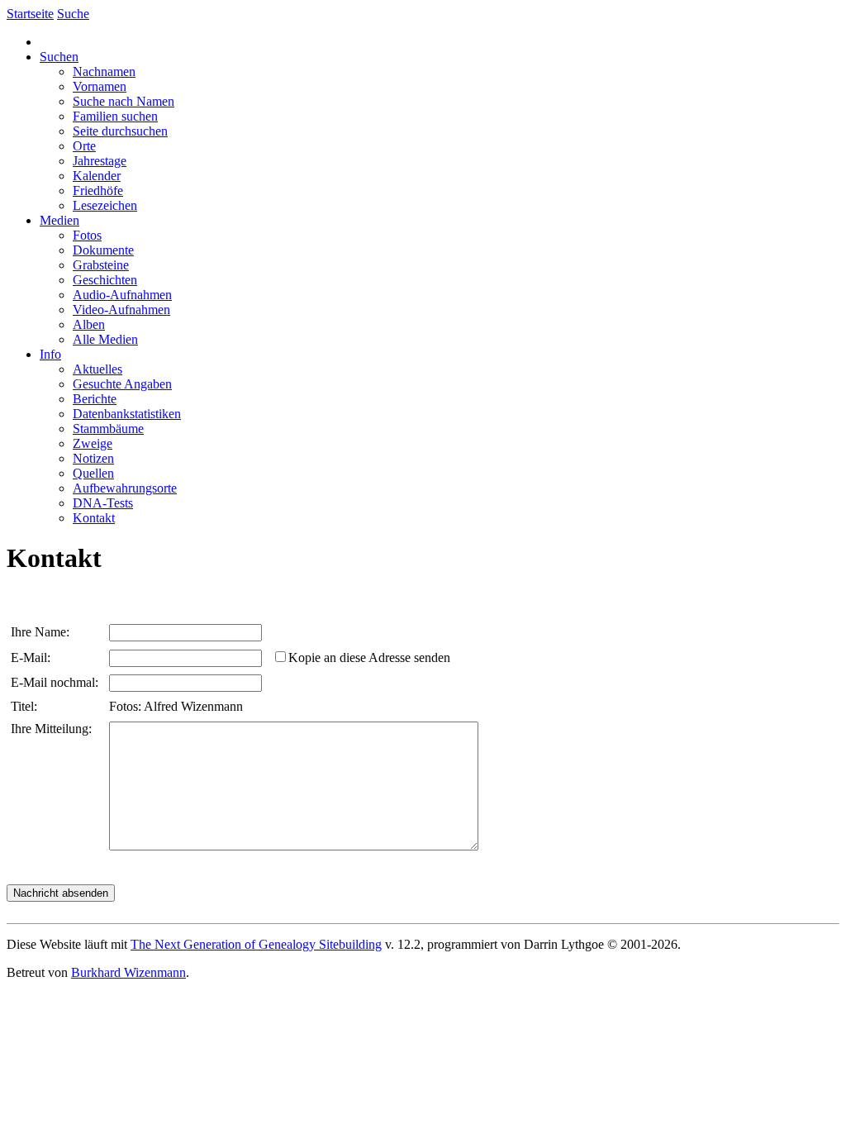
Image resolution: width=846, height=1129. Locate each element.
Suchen (59, 57)
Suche (73, 14)
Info (50, 354)
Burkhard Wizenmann (128, 972)
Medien (59, 220)
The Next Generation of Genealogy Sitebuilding (256, 944)
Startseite (30, 14)
